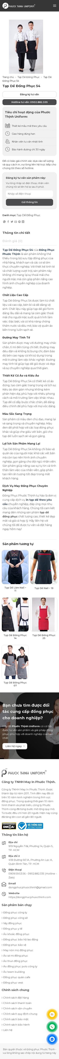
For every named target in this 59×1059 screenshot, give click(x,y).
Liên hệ (7, 1030)
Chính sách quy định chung (20, 1013)
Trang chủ (8, 77)
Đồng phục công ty (15, 912)
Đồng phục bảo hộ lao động (20, 939)
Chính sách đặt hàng (16, 997)
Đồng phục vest (13, 982)
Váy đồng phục (12, 923)
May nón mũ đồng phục (18, 950)
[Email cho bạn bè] (15, 221)
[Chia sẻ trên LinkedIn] (23, 221)
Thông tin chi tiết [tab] (16, 233)
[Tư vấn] (52, 1014)
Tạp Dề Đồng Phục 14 (15, 637)
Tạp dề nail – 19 (43, 588)
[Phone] (52, 1027)
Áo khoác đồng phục (16, 934)
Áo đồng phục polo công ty (20, 966)
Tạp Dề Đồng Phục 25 (43, 637)
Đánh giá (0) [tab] (12, 241)
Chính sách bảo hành (16, 1024)
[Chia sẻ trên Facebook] (8, 221)
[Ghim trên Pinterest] (19, 221)
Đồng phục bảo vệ (14, 944)
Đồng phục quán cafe (16, 977)
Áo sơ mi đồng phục (15, 955)
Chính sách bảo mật (15, 1019)
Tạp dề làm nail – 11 (15, 589)
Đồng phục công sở (15, 917)
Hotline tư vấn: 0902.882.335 (29, 102)
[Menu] (55, 5)
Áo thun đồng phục (15, 961)
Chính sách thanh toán (17, 1003)
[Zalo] (52, 1039)
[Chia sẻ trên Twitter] (12, 221)
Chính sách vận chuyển (17, 1008)
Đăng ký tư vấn (29, 94)
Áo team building (14, 971)
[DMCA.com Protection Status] (9, 825)
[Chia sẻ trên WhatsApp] (4, 221)
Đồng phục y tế (12, 928)
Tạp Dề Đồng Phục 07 (15, 684)
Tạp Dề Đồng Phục (28, 77)
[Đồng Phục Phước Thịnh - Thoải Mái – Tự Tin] (18, 6)
